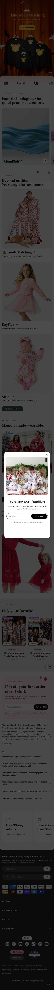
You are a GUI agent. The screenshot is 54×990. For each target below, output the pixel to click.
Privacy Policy (38, 522)
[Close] (47, 455)
